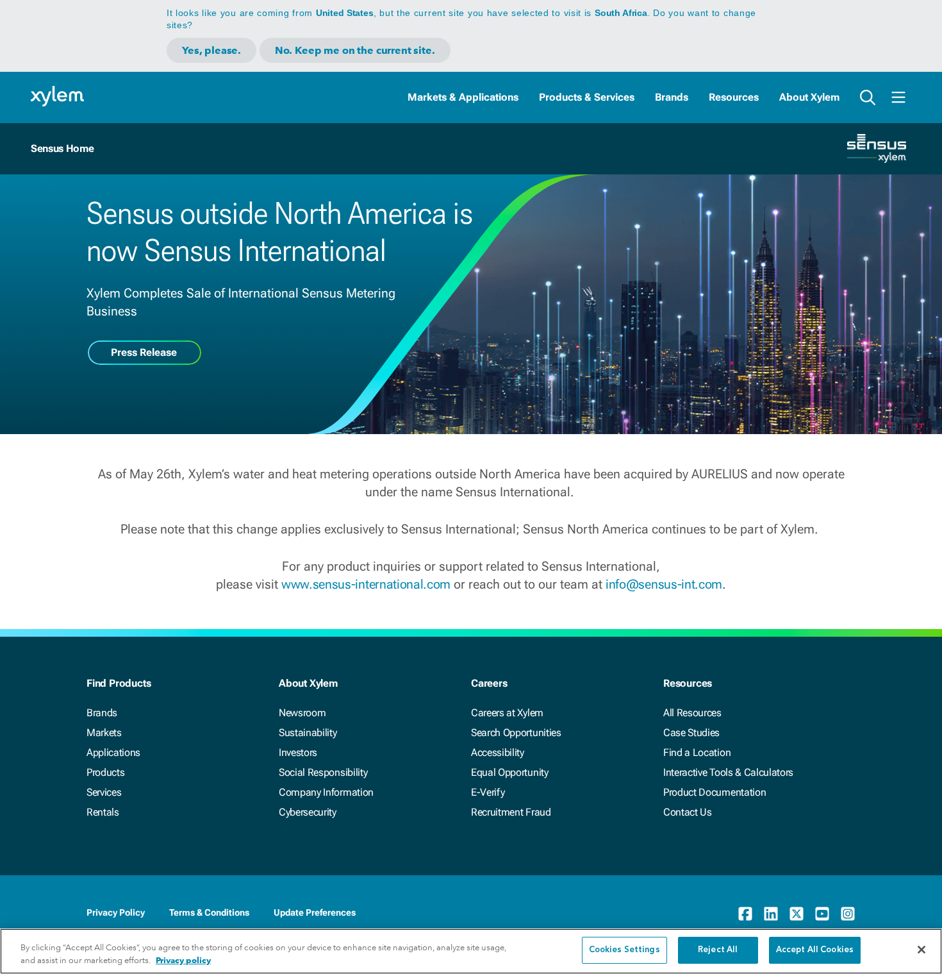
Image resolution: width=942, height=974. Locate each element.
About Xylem (809, 97)
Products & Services (586, 97)
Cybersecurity (307, 812)
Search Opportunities (516, 732)
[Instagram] (847, 913)
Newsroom (302, 713)
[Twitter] (796, 913)
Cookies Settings (624, 950)
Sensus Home (62, 148)
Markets (104, 732)
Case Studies (691, 732)
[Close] (921, 950)
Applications (113, 752)
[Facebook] (745, 913)
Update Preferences (315, 912)
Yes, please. (211, 50)
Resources (734, 97)
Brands (671, 97)
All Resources (692, 713)
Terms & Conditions (209, 912)
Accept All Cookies (815, 950)
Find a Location (697, 752)
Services (104, 792)
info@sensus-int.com (664, 584)
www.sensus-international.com (365, 584)
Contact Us (687, 812)
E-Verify (487, 792)
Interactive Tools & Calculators (728, 772)
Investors (298, 752)
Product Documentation (714, 792)
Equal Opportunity (510, 772)
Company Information (326, 792)
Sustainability (308, 732)
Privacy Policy (116, 912)
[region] (471, 951)
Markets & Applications (463, 97)
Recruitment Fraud (511, 812)
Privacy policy (183, 960)
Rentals (103, 812)
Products (105, 772)
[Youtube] (822, 913)
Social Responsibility (323, 772)
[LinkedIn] (771, 913)
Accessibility (497, 752)
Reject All (718, 950)
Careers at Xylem (507, 713)
